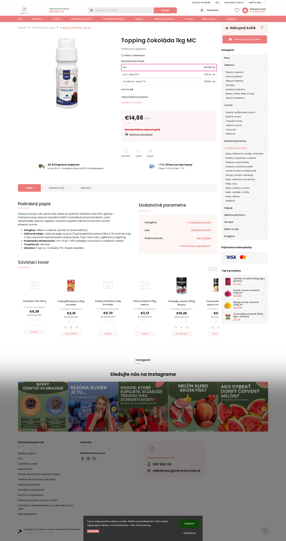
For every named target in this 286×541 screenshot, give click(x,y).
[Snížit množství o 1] (47, 327)
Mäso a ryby (231, 229)
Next (215, 269)
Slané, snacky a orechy (238, 188)
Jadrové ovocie (234, 125)
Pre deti (228, 222)
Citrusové (231, 129)
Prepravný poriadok (28, 484)
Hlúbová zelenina (235, 80)
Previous (211, 269)
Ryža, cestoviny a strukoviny (240, 179)
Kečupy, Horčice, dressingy (239, 175)
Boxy (227, 57)
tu (149, 525)
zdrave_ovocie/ (88, 459)
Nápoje (228, 208)
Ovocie (228, 105)
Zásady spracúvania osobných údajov (39, 474)
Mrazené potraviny (235, 141)
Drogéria (229, 236)
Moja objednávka (27, 514)
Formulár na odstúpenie (31, 489)
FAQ (217, 2)
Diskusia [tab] (86, 188)
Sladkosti (230, 200)
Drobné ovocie (233, 116)
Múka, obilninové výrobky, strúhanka (245, 153)
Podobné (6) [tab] (56, 188)
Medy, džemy (233, 196)
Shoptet (34, 532)
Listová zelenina (234, 76)
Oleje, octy (231, 183)
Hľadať (165, 10)
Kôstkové (230, 133)
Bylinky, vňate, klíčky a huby (240, 93)
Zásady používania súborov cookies (38, 500)
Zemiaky (230, 85)
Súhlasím (189, 523)
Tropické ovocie (234, 120)
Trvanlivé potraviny (235, 148)
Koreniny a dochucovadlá (239, 166)
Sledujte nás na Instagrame (143, 374)
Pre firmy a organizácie (30, 495)
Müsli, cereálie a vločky (237, 192)
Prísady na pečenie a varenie (241, 158)
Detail (16, 332)
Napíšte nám (255, 2)
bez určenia (204, 238)
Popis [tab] (29, 188)
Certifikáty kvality (234, 2)
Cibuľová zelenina (235, 97)
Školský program (201, 2)
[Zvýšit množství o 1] (59, 327)
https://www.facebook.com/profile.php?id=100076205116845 (82, 459)
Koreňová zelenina (235, 89)
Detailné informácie (131, 102)
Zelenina (229, 65)
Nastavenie (93, 531)
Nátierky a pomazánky (237, 162)
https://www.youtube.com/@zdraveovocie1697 (94, 459)
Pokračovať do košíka (247, 39)
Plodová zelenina (234, 72)
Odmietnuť (189, 533)
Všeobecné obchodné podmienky (37, 479)
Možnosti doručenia (141, 134)
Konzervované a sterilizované (241, 170)
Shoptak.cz (49, 532)
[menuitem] (22, 19)
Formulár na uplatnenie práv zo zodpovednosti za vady (45, 507)
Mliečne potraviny (234, 215)
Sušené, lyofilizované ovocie (240, 112)
